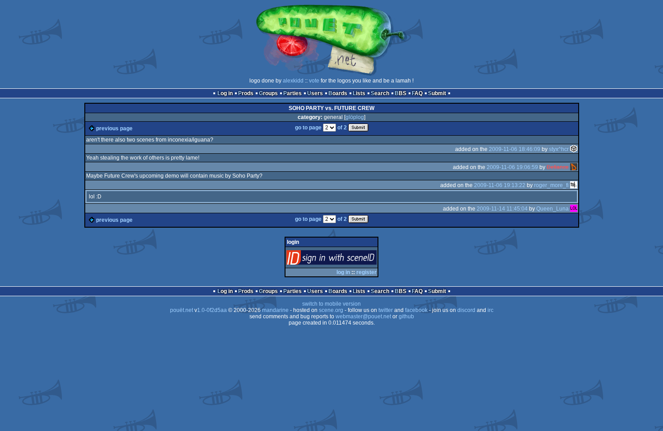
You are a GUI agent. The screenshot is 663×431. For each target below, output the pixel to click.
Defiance (558, 167)
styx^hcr (559, 149)
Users (315, 93)
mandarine (275, 310)
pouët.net (181, 310)
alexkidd (293, 81)
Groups (268, 93)
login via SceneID (347, 259)
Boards (337, 93)
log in (343, 272)
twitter (385, 310)
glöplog (354, 117)
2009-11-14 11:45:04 (502, 209)
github (406, 316)
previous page (114, 128)
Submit (437, 93)
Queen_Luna (552, 209)
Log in (225, 93)
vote (314, 81)
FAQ (417, 93)
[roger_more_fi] (573, 185)
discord (466, 310)
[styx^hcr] (573, 149)
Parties (292, 93)
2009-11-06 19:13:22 (499, 185)
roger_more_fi (551, 185)
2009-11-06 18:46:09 (514, 149)
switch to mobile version (331, 304)
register (366, 272)
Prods (245, 93)
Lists (359, 93)
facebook (416, 310)
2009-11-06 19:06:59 (512, 167)
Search (380, 93)
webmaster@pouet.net (363, 316)
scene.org (331, 310)
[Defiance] (573, 167)
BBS (400, 93)
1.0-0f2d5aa (212, 310)
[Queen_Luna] (573, 209)
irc (490, 310)
